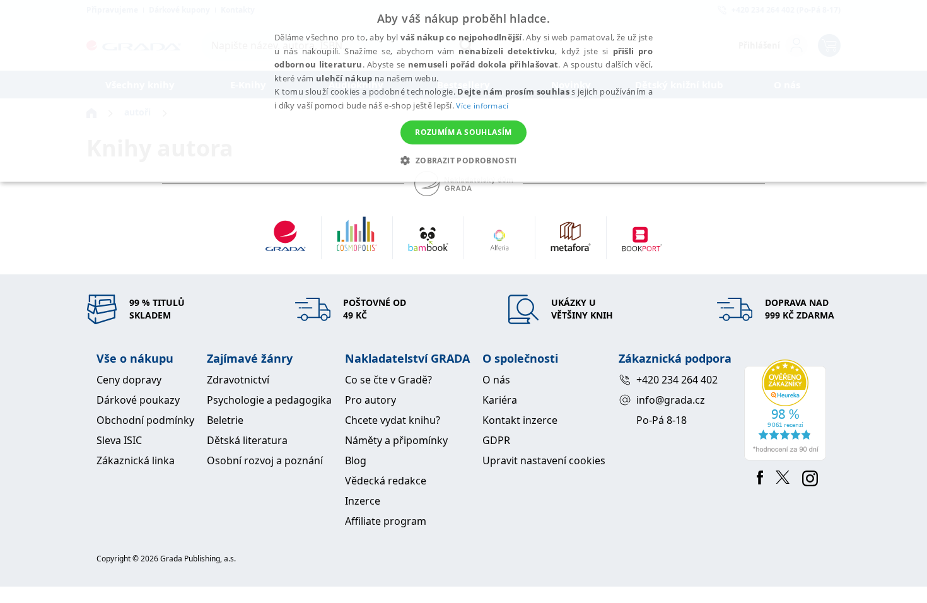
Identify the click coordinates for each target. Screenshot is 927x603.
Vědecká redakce (385, 481)
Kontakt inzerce (519, 420)
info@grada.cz (670, 400)
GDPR (496, 440)
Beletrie (225, 420)
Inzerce (362, 501)
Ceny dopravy (128, 380)
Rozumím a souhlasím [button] (463, 132)
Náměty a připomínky (396, 440)
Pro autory (370, 400)
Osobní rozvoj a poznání (265, 460)
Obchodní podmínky (145, 420)
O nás (496, 380)
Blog (355, 460)
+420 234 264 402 (677, 380)
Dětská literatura (247, 440)
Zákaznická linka (135, 460)
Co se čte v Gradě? (388, 380)
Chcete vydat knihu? (392, 420)
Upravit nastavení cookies (543, 460)
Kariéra (499, 400)
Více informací (482, 105)
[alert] (463, 91)
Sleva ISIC (119, 440)
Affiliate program (385, 521)
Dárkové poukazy (138, 400)
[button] (463, 160)
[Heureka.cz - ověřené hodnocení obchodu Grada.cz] (787, 410)
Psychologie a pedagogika (269, 400)
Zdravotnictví (238, 380)
